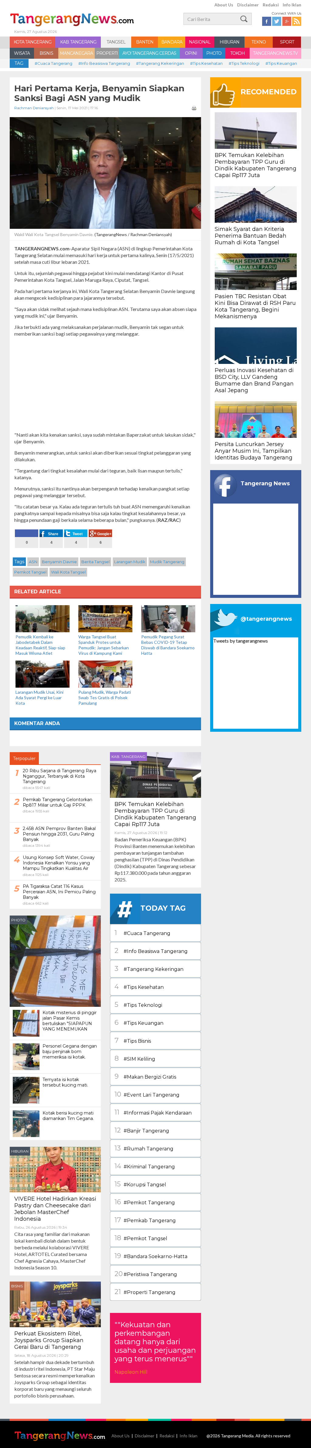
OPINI (191, 53)
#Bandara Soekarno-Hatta (150, 1256)
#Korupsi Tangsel (140, 1184)
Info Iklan (292, 4)
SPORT (287, 42)
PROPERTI (107, 53)
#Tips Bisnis (132, 1040)
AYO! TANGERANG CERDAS (149, 53)
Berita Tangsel (95, 561)
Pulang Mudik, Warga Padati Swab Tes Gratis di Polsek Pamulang (104, 697)
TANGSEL (116, 42)
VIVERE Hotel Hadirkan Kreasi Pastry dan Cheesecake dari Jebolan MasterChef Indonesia (55, 1208)
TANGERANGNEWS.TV (275, 53)
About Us (223, 4)
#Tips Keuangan (281, 63)
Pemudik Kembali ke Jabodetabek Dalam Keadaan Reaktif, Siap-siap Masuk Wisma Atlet (40, 645)
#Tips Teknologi (244, 63)
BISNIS (46, 53)
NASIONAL (199, 42)
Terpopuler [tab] (24, 758)
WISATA (22, 53)
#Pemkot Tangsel (140, 1238)
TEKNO (258, 42)
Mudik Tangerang (167, 561)
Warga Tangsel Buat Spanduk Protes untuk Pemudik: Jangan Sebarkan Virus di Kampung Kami (103, 645)
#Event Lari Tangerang (146, 1094)
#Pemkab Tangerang (145, 1220)
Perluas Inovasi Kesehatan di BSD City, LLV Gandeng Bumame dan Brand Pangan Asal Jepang (254, 380)
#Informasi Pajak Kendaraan (153, 1112)
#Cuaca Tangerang (53, 63)
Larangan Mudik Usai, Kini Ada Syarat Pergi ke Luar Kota (39, 697)
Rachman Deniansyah (34, 108)
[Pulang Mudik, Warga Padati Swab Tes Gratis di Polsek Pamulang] (105, 673)
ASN (33, 561)
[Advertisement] (105, 384)
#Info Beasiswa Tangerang (104, 63)
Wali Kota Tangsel (68, 572)
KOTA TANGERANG (32, 42)
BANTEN (144, 42)
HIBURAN (229, 42)
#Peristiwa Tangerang (145, 1274)
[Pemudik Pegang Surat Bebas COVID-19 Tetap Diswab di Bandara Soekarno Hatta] (168, 618)
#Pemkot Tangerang (144, 1202)
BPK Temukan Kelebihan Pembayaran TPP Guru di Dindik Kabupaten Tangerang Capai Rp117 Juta (155, 814)
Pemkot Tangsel (30, 572)
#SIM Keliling (134, 1058)
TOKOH (237, 53)
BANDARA (171, 42)
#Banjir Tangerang (141, 1130)
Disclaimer (248, 4)
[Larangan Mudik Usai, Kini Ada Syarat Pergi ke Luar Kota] (42, 673)
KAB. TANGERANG (78, 42)
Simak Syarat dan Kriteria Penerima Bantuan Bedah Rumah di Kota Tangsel (250, 236)
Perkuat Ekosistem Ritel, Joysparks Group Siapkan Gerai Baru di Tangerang (49, 1340)
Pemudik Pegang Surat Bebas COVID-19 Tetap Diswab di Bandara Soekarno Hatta (168, 645)
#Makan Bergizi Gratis (145, 1076)
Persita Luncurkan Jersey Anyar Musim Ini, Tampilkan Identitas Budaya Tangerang (253, 451)
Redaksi (271, 4)
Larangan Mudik (129, 561)
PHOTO (213, 53)
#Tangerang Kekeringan (160, 63)
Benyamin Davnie (59, 561)
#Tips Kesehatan (206, 63)
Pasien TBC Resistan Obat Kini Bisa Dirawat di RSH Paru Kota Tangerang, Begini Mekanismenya (255, 306)
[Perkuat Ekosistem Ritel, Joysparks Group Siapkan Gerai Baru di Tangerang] (55, 1304)
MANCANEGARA (76, 53)
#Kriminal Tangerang (144, 1166)
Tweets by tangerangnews (240, 641)
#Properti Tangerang (145, 1292)
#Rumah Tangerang (143, 1148)
